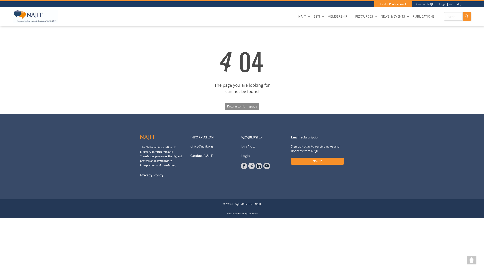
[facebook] (244, 166)
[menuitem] (304, 16)
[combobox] (453, 16)
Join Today (455, 4)
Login (442, 4)
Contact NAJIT (425, 4)
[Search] (467, 16)
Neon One (252, 213)
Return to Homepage (242, 106)
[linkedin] (259, 166)
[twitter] (251, 166)
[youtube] (266, 166)
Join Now (248, 146)
